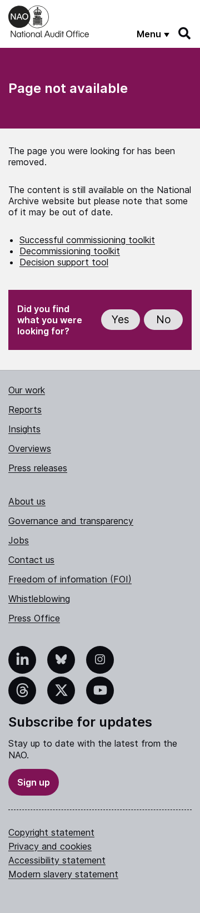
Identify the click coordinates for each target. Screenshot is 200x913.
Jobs (18, 540)
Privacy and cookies (50, 846)
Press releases (37, 467)
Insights (24, 429)
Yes (120, 319)
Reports (25, 409)
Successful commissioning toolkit (87, 239)
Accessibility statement (57, 860)
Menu (149, 34)
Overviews (29, 448)
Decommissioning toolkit (69, 250)
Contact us (31, 559)
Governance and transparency (70, 520)
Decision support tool (63, 262)
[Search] (185, 33)
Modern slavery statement (63, 874)
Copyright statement (51, 832)
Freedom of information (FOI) (70, 579)
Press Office (34, 618)
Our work (26, 390)
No (163, 319)
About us (27, 501)
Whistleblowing (39, 598)
